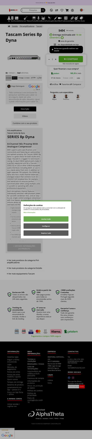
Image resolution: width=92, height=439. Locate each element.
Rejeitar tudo (46, 233)
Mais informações (29, 212)
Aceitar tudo (46, 219)
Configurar (46, 226)
